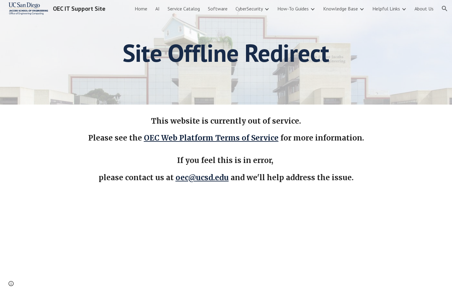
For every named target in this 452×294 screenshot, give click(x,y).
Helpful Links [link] (386, 9)
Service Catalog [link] (184, 9)
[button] (444, 8)
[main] (226, 52)
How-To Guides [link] (293, 9)
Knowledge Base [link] (340, 9)
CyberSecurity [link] (249, 9)
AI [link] (157, 9)
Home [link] (141, 9)
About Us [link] (424, 9)
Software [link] (218, 9)
